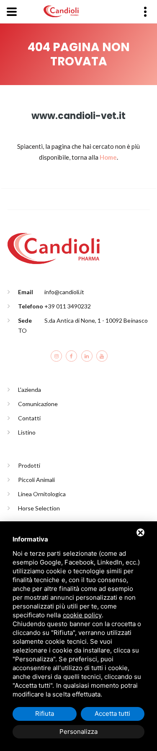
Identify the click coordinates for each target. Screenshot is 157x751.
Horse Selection (39, 508)
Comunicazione (38, 403)
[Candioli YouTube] (102, 356)
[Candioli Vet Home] (54, 247)
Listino (27, 432)
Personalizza (78, 731)
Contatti (29, 418)
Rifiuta (44, 713)
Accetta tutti (112, 713)
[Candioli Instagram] (56, 356)
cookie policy (82, 615)
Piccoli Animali (36, 479)
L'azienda (29, 389)
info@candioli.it (64, 291)
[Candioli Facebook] (71, 356)
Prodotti (29, 465)
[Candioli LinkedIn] (87, 356)
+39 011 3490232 (67, 306)
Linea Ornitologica (42, 493)
